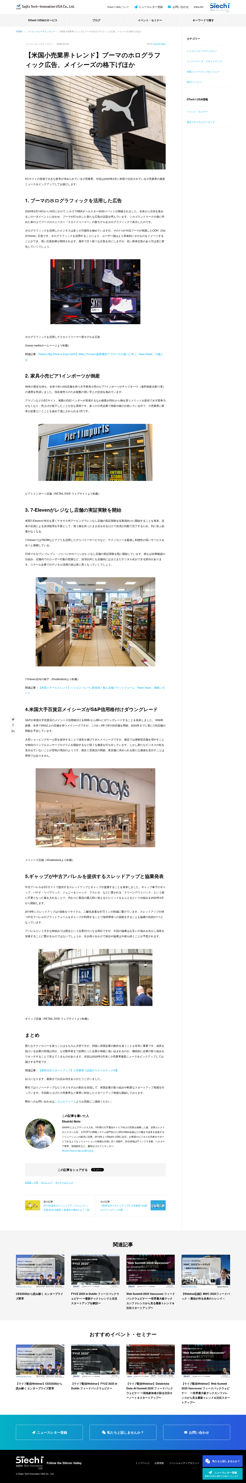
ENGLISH (198, 7)
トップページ (142, 1463)
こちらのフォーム (65, 1101)
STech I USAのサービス (42, 20)
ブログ (96, 20)
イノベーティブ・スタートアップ (204, 61)
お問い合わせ (181, 7)
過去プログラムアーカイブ (201, 122)
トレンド (47, 1182)
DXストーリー (194, 82)
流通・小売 (32, 1182)
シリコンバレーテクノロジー (202, 51)
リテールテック (65, 1182)
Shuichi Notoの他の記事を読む (78, 1150)
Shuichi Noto (159, 43)
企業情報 (159, 1463)
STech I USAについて (118, 7)
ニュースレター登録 (151, 7)
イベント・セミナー (150, 20)
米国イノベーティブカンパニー (203, 71)
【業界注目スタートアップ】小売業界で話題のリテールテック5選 (78, 1070)
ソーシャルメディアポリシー (184, 1463)
